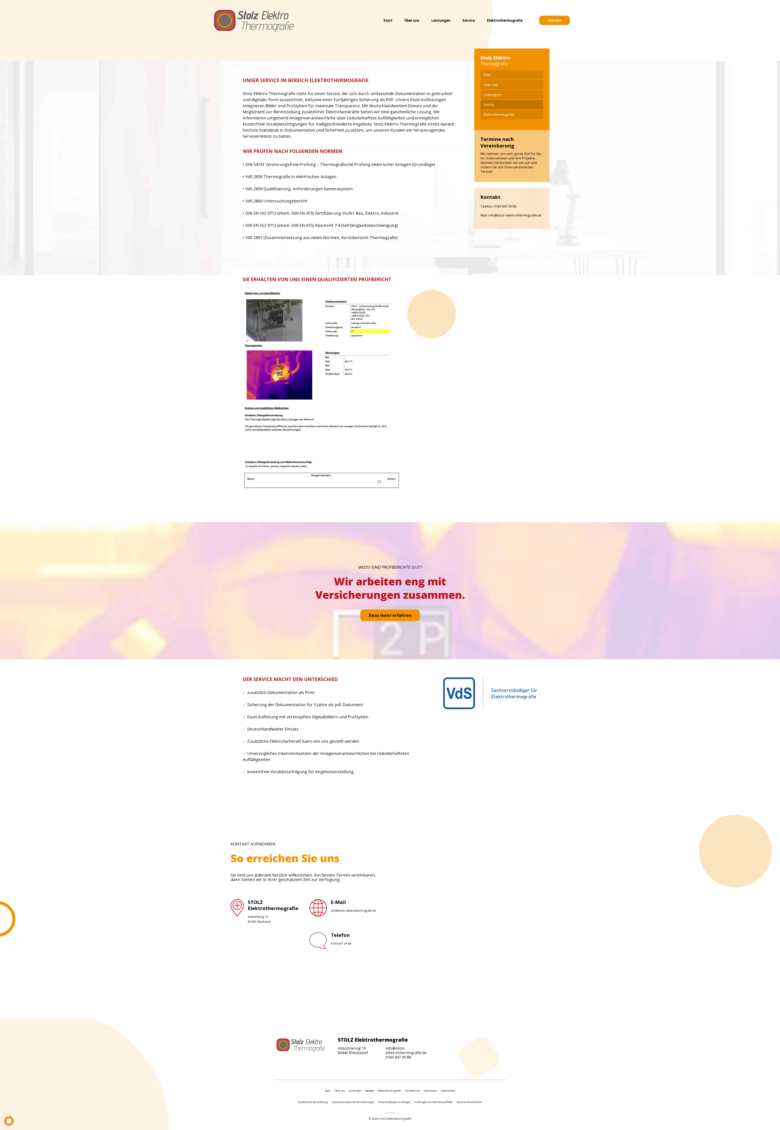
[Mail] (318, 913)
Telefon (340, 935)
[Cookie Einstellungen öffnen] (9, 1125)
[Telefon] (318, 946)
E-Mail (338, 902)
